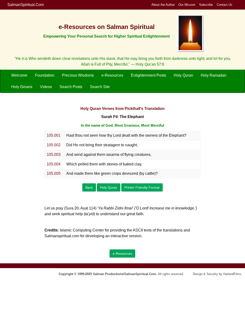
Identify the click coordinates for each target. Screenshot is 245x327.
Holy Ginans (21, 87)
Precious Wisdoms (78, 75)
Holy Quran (183, 75)
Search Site (100, 87)
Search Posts (71, 87)
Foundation (44, 75)
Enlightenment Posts (148, 75)
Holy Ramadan (213, 75)
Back (89, 187)
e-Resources (112, 75)
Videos (46, 87)
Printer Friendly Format (142, 187)
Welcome (19, 75)
